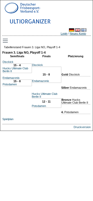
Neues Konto (78, 33)
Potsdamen (10, 84)
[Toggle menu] (5, 40)
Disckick (8, 61)
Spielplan (7, 119)
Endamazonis (11, 77)
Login (64, 33)
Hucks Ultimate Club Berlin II (15, 70)
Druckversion (82, 127)
